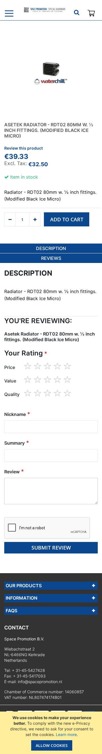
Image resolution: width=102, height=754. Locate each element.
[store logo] (44, 9)
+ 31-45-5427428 (28, 670)
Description (51, 248)
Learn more (66, 734)
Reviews (51, 258)
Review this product (23, 148)
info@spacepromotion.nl (40, 681)
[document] (51, 733)
